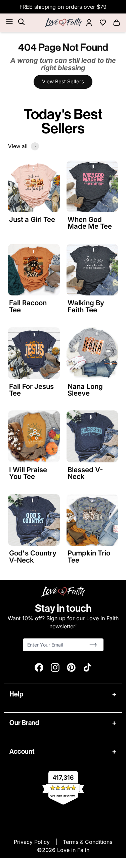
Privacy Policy (32, 841)
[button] (93, 644)
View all (18, 146)
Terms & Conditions (87, 841)
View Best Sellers (63, 81)
